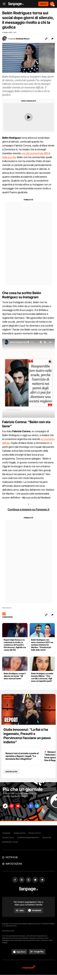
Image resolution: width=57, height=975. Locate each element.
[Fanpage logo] (16, 4)
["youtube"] (17, 806)
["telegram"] (37, 806)
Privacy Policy (34, 833)
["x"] (24, 806)
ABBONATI (43, 4)
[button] (52, 38)
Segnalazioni (19, 833)
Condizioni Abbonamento (28, 838)
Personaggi (6, 608)
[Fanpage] (28, 889)
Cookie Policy (8, 838)
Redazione (46, 838)
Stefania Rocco (22, 38)
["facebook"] (30, 806)
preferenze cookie (10, 842)
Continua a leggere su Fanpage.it (28, 509)
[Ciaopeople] (28, 967)
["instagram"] (11, 806)
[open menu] (3, 4)
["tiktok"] (5, 806)
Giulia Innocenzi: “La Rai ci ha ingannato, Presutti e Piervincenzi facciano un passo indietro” (27, 736)
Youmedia (6, 833)
